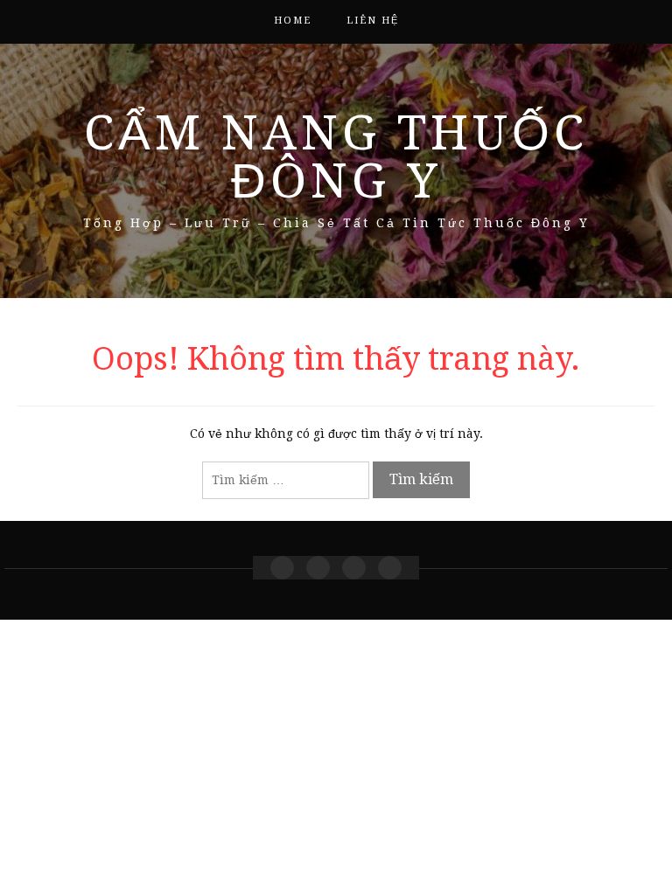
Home (293, 20)
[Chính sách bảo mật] (390, 567)
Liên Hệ (372, 20)
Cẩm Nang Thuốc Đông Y (336, 157)
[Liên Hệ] (354, 567)
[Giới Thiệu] (318, 567)
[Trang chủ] (282, 567)
